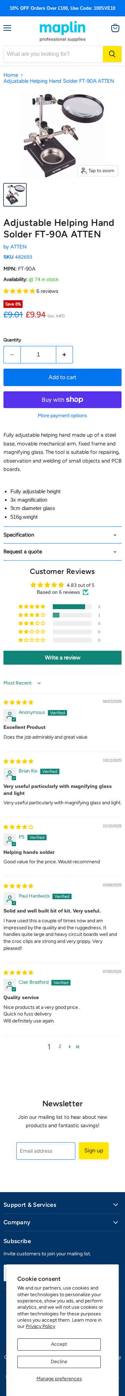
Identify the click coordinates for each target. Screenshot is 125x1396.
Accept (59, 1344)
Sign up (93, 1150)
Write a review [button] (63, 657)
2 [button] (60, 1046)
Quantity (12, 339)
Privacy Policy (40, 1326)
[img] (18, 703)
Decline (59, 1362)
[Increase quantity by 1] (64, 354)
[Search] (112, 54)
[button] (19, 291)
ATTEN (18, 247)
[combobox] (53, 54)
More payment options (62, 416)
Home (10, 75)
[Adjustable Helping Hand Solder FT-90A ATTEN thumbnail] (15, 195)
